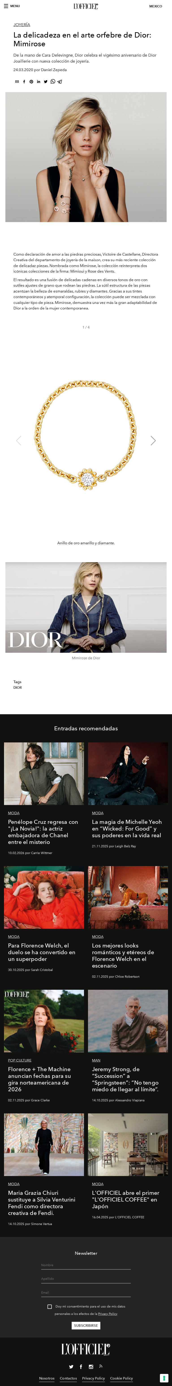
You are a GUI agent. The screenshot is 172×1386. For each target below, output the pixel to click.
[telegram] (60, 82)
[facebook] (24, 82)
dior (17, 688)
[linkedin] (38, 82)
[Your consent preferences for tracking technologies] (164, 1378)
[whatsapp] (52, 82)
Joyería (21, 24)
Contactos (68, 1378)
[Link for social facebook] (81, 1367)
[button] (153, 441)
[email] (17, 82)
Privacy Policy (107, 1314)
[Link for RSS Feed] (101, 1367)
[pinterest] (31, 82)
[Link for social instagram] (91, 1367)
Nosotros (46, 1378)
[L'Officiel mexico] (86, 6)
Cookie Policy (121, 1378)
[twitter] (45, 82)
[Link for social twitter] (71, 1367)
